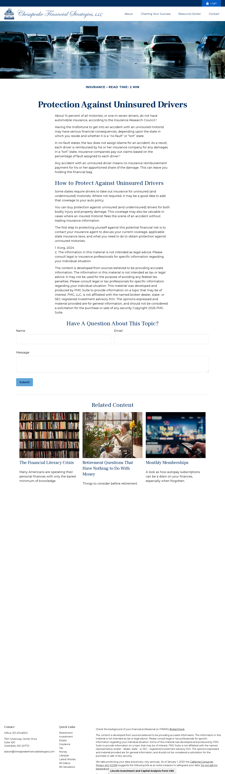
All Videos (64, 763)
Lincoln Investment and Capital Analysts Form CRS (142, 770)
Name (20, 331)
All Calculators (67, 766)
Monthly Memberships (167, 462)
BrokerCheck (176, 729)
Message (22, 352)
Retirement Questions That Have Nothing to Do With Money (108, 468)
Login (213, 3)
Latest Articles (67, 759)
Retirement (66, 732)
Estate (63, 740)
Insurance (64, 744)
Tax (61, 748)
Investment (66, 736)
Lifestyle (64, 755)
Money (63, 751)
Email (118, 331)
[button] (128, 14)
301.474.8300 (20, 733)
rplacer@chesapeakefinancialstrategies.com (29, 751)
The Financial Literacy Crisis (46, 462)
